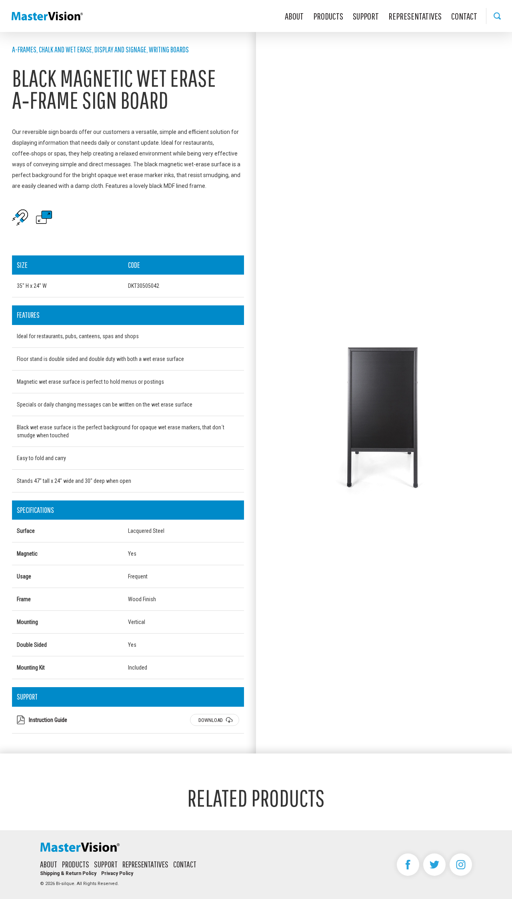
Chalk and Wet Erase (65, 49)
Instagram (461, 864)
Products (328, 16)
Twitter (434, 864)
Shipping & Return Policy (68, 873)
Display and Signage (120, 49)
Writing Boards (169, 49)
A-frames (24, 49)
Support (366, 16)
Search (497, 16)
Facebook (408, 864)
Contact (464, 16)
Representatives (415, 16)
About (294, 16)
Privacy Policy (117, 873)
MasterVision (47, 16)
